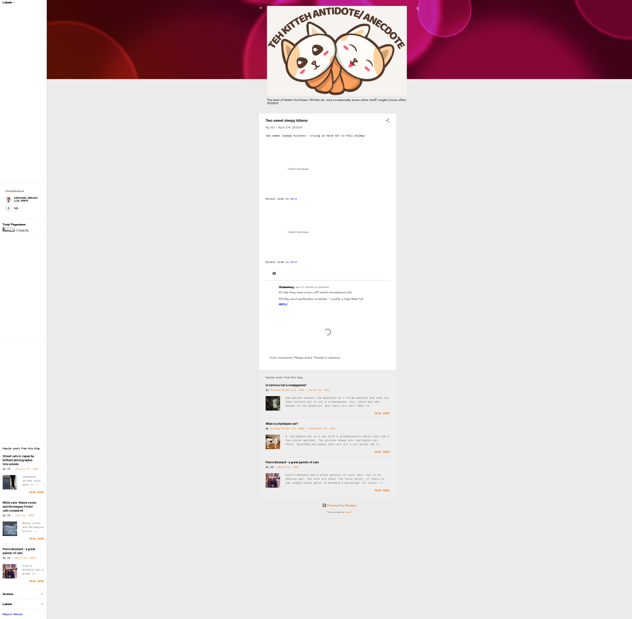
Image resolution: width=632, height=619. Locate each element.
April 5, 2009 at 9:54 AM (312, 287)
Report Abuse (13, 614)
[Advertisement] (409, 163)
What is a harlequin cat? (282, 423)
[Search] (418, 9)
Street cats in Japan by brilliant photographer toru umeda (18, 460)
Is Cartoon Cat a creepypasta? (286, 385)
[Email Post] (274, 274)
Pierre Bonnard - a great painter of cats (292, 462)
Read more (382, 413)
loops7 (348, 512)
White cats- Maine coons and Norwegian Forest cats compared (19, 506)
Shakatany (286, 287)
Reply (283, 304)
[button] (388, 120)
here (293, 199)
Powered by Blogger (341, 505)
